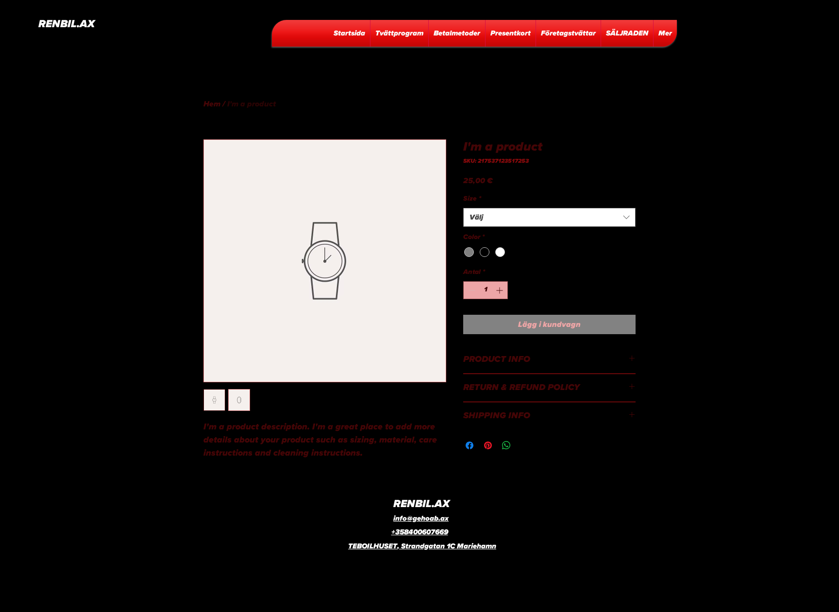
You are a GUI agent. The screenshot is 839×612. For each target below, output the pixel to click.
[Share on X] (525, 445)
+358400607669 (419, 532)
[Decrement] (471, 290)
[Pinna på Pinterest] (488, 445)
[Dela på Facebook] (469, 445)
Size (472, 198)
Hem (211, 104)
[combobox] (549, 217)
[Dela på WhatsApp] (506, 445)
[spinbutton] (485, 290)
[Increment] (500, 290)
